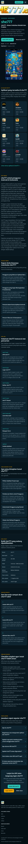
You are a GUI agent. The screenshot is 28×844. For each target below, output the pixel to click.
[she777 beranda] (2, 2)
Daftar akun (19, 790)
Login (2, 818)
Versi (2, 831)
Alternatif (3, 828)
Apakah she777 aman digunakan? (12, 751)
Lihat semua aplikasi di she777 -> (10, 165)
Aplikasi (3, 816)
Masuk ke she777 (20, 39)
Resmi (2, 826)
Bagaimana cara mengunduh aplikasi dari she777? (13, 733)
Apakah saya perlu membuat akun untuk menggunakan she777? (12, 740)
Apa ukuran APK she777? (9, 746)
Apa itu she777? (6, 728)
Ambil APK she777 (7, 39)
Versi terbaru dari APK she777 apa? (12, 756)
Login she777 (9, 790)
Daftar (2, 820)
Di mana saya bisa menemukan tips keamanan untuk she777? (12, 762)
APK (2, 814)
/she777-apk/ (14, 581)
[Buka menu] (25, 2)
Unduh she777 (19, 2)
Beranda (3, 833)
